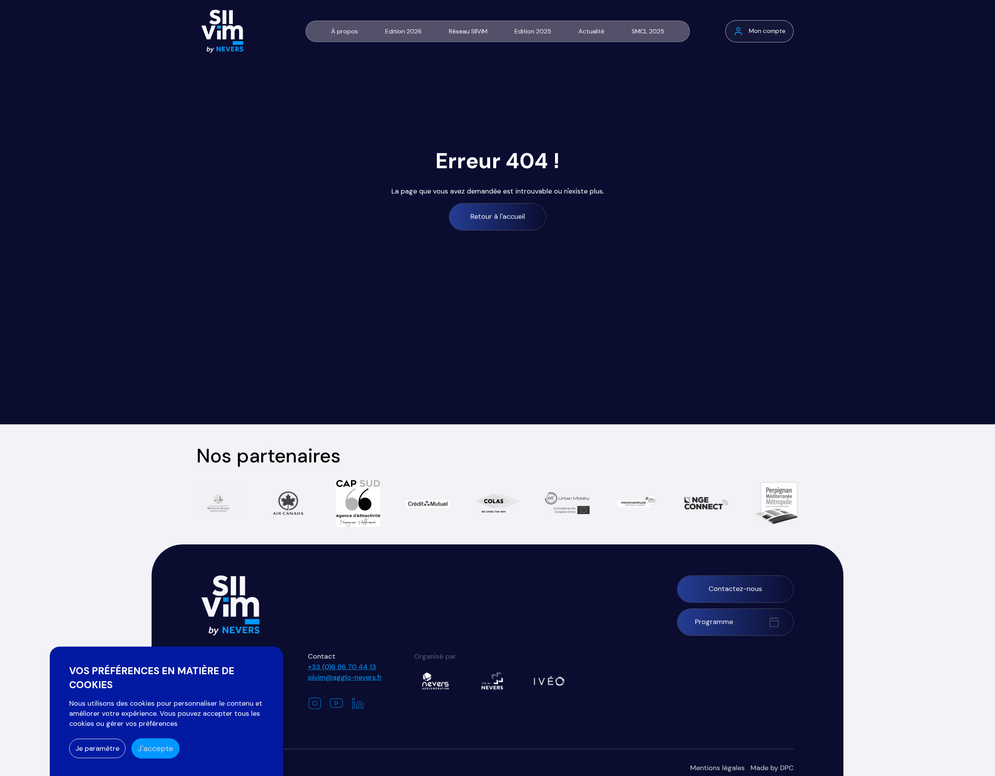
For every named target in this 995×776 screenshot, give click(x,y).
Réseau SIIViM (468, 31)
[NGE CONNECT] (706, 503)
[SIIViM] (230, 605)
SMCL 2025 (648, 31)
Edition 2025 (533, 31)
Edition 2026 (403, 31)
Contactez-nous (735, 588)
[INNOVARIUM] (637, 503)
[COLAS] (497, 503)
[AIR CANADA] (288, 503)
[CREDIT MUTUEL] (427, 503)
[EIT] (567, 503)
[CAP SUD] (358, 503)
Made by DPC (772, 768)
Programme (714, 621)
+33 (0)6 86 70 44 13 (342, 666)
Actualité (591, 31)
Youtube (336, 703)
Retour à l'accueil (497, 216)
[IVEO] (549, 681)
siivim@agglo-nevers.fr (345, 677)
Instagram (315, 703)
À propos (344, 31)
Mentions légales (717, 768)
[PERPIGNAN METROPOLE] (776, 503)
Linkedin (358, 703)
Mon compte (767, 31)
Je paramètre (97, 748)
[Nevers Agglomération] (435, 681)
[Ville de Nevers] (492, 681)
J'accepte (155, 748)
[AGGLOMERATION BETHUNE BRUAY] (218, 503)
